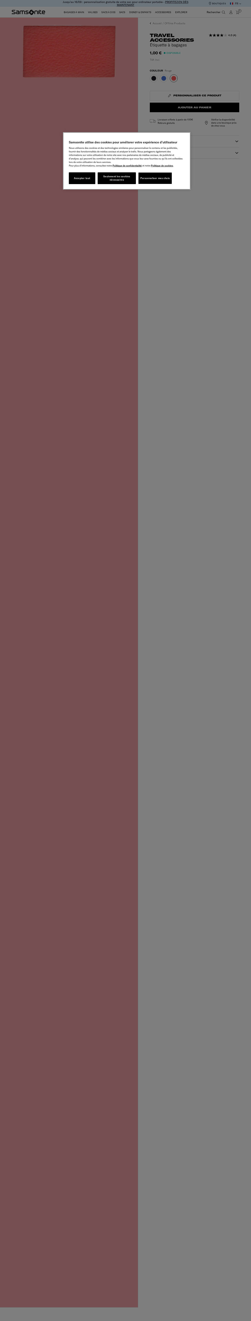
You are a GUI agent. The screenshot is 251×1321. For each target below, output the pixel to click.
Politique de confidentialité (127, 165)
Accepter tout (82, 177)
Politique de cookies (162, 165)
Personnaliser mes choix (155, 177)
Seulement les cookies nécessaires (116, 178)
